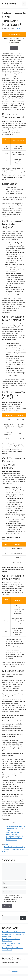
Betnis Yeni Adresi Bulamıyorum (15, 826)
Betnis (6, 844)
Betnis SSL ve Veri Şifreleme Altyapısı (13, 932)
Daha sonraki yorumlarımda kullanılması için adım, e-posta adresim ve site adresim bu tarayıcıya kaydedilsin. (13, 898)
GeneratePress (14, 971)
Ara (3, 915)
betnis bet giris (9, 4)
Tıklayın (14, 48)
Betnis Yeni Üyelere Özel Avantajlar (14, 847)
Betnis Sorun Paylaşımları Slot (15, 836)
